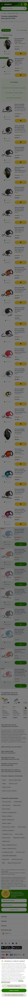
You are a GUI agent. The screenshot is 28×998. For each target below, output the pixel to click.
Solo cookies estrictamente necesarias (14, 995)
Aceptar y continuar (14, 990)
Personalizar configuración (14, 986)
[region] (14, 978)
